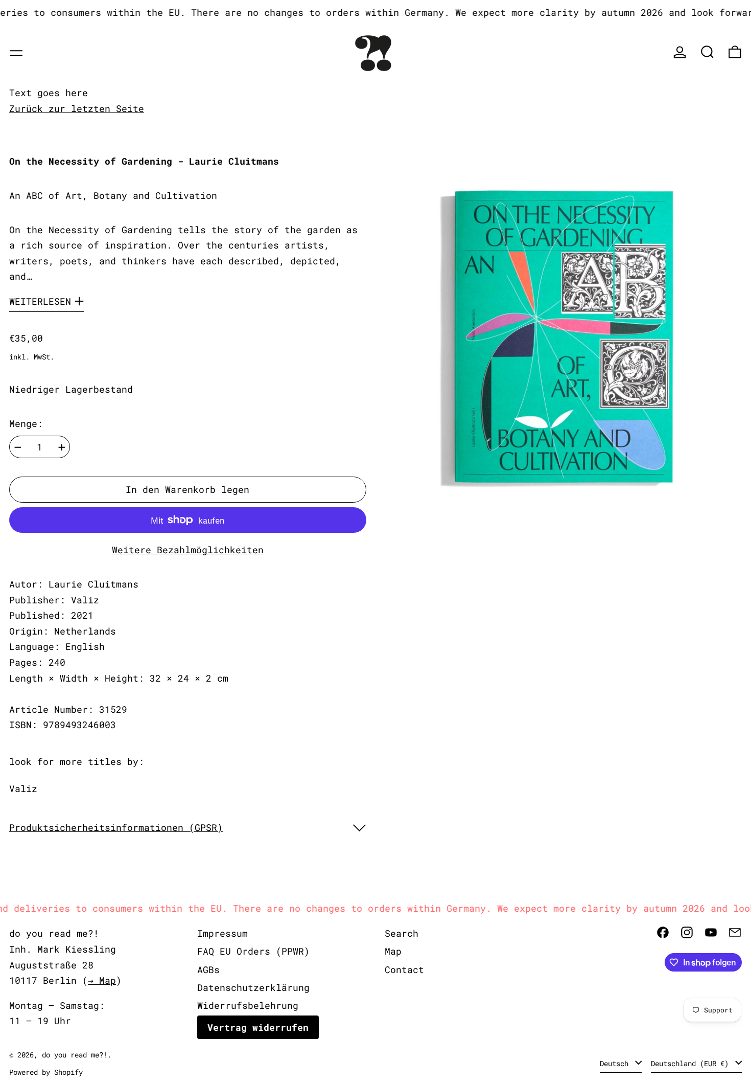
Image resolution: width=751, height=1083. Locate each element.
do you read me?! (74, 1054)
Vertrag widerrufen (258, 1027)
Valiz (23, 788)
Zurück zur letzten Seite (76, 108)
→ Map (102, 980)
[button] (707, 51)
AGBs (208, 969)
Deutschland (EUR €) (692, 1063)
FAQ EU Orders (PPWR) (253, 951)
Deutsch (616, 1063)
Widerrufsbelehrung (247, 1005)
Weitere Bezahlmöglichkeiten (188, 550)
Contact (404, 969)
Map (393, 951)
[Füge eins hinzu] (61, 447)
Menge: (26, 423)
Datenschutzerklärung (253, 987)
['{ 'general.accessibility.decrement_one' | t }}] (17, 447)
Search (401, 933)
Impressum (222, 933)
